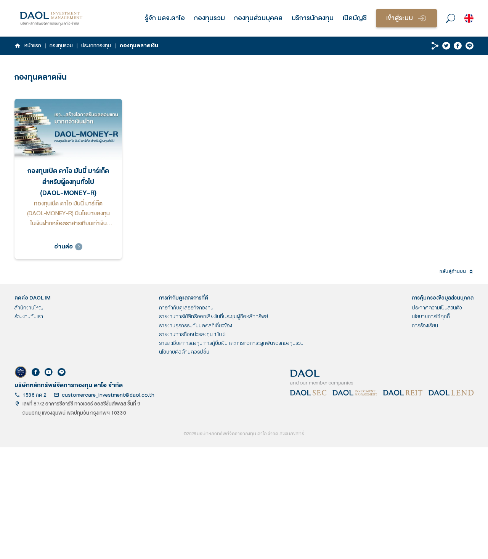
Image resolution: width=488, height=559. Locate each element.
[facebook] (458, 46)
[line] (470, 46)
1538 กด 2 (34, 395)
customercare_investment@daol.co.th (108, 395)
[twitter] (446, 46)
